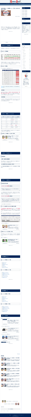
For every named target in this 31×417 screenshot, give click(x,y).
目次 (6, 42)
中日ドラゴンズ (4, 266)
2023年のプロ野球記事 (24, 11)
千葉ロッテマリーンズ (5, 275)
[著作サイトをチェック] (25, 86)
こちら (6, 237)
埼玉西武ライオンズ (5, 277)
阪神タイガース (4, 263)
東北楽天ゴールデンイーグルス (6, 274)
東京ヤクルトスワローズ (5, 267)
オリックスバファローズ (5, 276)
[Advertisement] (6, 21)
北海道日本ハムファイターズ (6, 273)
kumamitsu (26, 78)
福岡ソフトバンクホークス (5, 272)
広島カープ (4, 265)
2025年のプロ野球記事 (24, 14)
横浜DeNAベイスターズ (5, 264)
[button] (29, 20)
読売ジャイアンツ (4, 262)
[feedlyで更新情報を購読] (26, 86)
